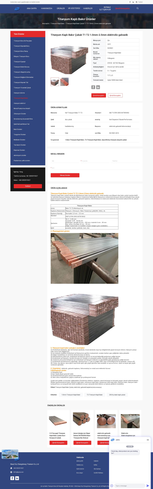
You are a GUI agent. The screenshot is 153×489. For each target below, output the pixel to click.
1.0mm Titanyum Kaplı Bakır (71, 395)
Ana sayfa (45, 23)
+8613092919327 (24, 180)
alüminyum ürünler (20, 155)
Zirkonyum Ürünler (20, 114)
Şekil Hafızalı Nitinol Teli (21, 124)
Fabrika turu (79, 465)
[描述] (137, 8)
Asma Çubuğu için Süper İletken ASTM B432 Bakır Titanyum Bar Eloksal (81, 435)
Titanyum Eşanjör (20, 61)
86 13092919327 (32, 176)
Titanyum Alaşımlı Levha (22, 72)
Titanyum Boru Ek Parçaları (23, 41)
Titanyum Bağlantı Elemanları (23, 77)
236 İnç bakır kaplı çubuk (117, 395)
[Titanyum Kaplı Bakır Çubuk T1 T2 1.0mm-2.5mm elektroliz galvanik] (69, 57)
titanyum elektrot (20, 103)
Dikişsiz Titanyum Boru (21, 56)
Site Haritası (97, 469)
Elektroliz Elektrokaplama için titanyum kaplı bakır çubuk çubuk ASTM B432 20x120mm (129, 435)
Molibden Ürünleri (19, 140)
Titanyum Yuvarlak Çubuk (22, 88)
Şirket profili (79, 461)
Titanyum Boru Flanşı (21, 51)
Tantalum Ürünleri (20, 145)
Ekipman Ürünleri (19, 150)
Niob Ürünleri (18, 129)
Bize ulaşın (79, 473)
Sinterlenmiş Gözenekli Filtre (23, 119)
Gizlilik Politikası (98, 473)
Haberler (96, 461)
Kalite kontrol (80, 469)
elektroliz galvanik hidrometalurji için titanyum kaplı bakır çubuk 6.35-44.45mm (104, 435)
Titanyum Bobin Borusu (21, 67)
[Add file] (111, 485)
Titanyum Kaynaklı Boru (21, 46)
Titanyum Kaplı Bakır (57, 23)
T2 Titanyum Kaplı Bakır (95, 395)
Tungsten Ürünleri (20, 134)
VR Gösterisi (74, 8)
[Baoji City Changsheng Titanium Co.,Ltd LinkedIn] (133, 2)
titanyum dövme (19, 93)
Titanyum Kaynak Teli (21, 82)
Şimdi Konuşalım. (98, 95)
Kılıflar (95, 465)
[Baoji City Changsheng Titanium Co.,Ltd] (17, 9)
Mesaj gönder (65, 175)
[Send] (147, 485)
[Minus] (148, 440)
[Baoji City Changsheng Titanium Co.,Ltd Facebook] (130, 2)
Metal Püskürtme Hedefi (22, 108)
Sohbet (28, 186)
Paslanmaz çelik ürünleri (22, 160)
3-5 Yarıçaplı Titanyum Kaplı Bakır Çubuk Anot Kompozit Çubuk (57, 435)
